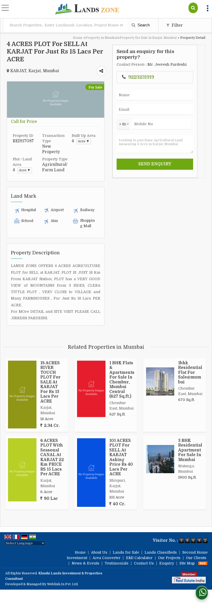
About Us (99, 552)
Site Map (187, 563)
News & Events (85, 563)
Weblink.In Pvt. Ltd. (62, 584)
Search (143, 25)
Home (77, 38)
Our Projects (169, 558)
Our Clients (196, 558)
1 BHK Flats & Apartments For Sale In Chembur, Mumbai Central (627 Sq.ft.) (121, 380)
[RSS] (203, 563)
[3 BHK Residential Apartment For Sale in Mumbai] (160, 459)
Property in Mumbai (101, 38)
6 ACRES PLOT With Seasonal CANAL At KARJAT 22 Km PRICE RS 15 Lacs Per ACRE (52, 457)
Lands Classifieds (161, 552)
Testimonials (116, 563)
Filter (177, 25)
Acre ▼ (83, 141)
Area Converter (106, 558)
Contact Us (144, 563)
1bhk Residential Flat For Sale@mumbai (190, 372)
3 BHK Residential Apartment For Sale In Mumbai (190, 450)
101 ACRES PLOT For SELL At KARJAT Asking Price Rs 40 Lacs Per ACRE (121, 457)
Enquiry (166, 563)
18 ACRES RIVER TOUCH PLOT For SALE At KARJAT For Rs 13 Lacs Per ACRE (50, 382)
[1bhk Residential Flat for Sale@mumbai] (160, 381)
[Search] (193, 8)
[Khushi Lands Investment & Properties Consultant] (87, 10)
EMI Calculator (139, 558)
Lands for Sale (126, 552)
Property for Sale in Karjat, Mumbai (148, 38)
